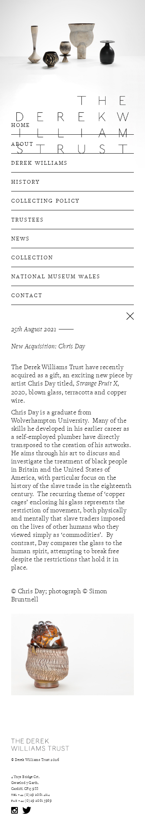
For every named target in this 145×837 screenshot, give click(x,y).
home (20, 124)
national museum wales (55, 275)
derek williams (39, 162)
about (22, 143)
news (20, 237)
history (25, 181)
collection (32, 256)
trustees (27, 218)
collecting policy (45, 200)
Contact (26, 294)
